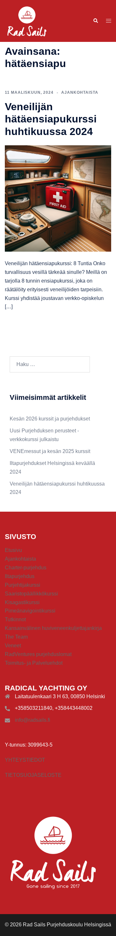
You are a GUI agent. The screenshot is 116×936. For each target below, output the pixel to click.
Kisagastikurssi (22, 602)
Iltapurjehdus (19, 576)
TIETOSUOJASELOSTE (33, 775)
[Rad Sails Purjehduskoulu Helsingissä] (27, 20)
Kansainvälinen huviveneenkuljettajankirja (53, 628)
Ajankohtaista (20, 559)
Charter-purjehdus (25, 567)
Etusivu (13, 550)
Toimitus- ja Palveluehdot (34, 663)
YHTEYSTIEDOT (25, 760)
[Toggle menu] (108, 21)
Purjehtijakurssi (22, 585)
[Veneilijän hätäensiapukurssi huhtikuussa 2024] (58, 198)
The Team (16, 637)
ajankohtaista (79, 92)
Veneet (13, 645)
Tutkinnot (15, 619)
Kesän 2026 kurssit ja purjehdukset (50, 418)
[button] (95, 21)
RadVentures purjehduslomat (38, 654)
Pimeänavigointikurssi (30, 610)
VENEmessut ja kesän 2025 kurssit (50, 451)
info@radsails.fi (32, 720)
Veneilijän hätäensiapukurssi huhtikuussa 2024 (51, 119)
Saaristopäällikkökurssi (31, 593)
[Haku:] (50, 364)
